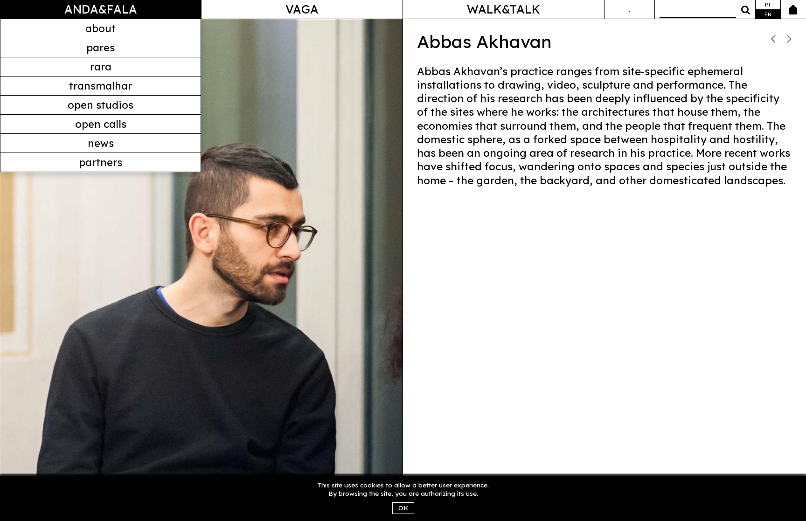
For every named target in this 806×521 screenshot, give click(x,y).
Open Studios (100, 104)
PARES (100, 47)
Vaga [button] (302, 9)
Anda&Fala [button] (100, 9)
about (100, 28)
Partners (100, 162)
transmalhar (100, 85)
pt (768, 4)
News (101, 143)
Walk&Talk (503, 9)
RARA (100, 66)
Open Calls (100, 124)
